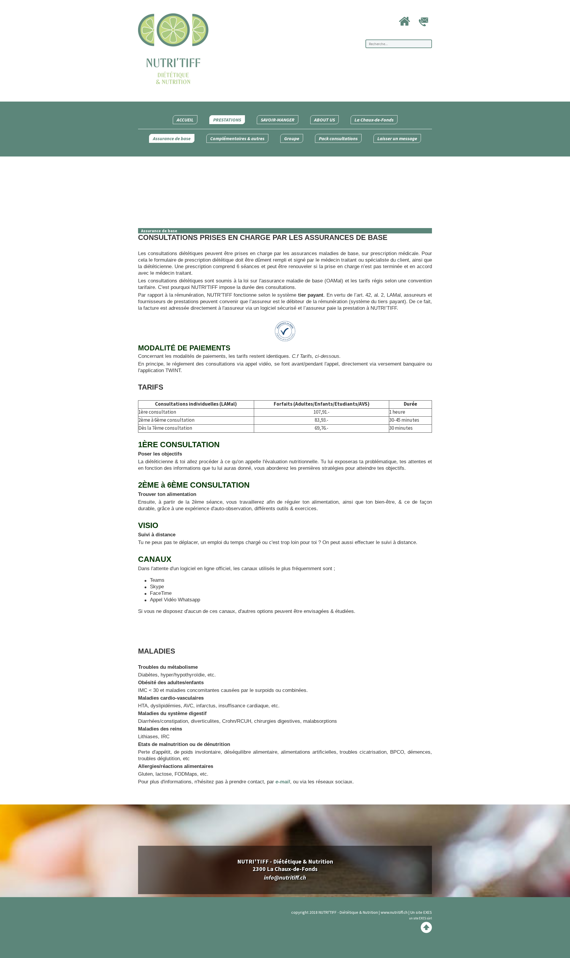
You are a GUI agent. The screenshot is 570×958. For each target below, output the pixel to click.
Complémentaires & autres (237, 138)
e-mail (283, 782)
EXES (427, 912)
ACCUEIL (185, 120)
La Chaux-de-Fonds (374, 120)
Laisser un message (397, 138)
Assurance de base (172, 138)
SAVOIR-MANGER (277, 120)
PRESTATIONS (227, 120)
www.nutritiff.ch (394, 912)
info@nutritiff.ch (285, 877)
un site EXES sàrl (420, 918)
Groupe (291, 138)
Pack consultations (338, 138)
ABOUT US (324, 120)
